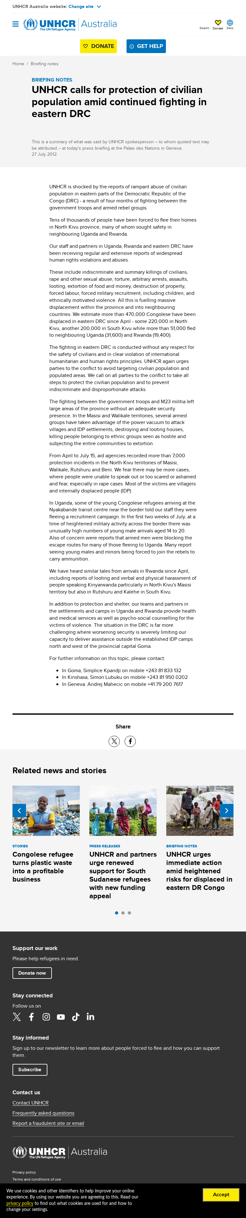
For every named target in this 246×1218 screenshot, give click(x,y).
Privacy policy (24, 1172)
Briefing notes (45, 63)
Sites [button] (230, 28)
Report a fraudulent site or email (48, 1123)
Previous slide (19, 810)
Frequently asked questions (43, 1113)
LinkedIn (90, 1017)
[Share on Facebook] (130, 741)
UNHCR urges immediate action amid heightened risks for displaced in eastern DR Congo (199, 871)
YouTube (61, 1017)
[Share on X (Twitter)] (114, 741)
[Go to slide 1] (118, 914)
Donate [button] (218, 28)
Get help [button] (150, 46)
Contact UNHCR (30, 1102)
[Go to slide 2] (124, 914)
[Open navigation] (15, 24)
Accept (221, 1194)
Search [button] (204, 28)
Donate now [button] (32, 973)
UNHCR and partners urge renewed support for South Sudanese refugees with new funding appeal (123, 875)
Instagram (46, 1017)
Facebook (31, 1017)
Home (18, 63)
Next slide (227, 810)
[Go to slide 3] (131, 914)
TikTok (75, 1017)
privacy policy (19, 1203)
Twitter (16, 1017)
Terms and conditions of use (36, 1179)
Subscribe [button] (29, 1069)
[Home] (45, 25)
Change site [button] (81, 6)
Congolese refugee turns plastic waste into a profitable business (42, 866)
